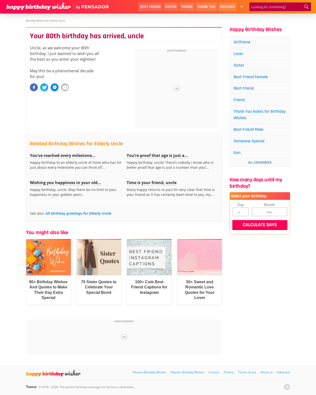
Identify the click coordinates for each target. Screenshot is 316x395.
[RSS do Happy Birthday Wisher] (287, 387)
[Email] (65, 87)
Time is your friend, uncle (152, 182)
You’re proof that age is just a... (157, 155)
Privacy (229, 372)
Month (269, 204)
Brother (227, 6)
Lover (238, 53)
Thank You (206, 6)
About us (266, 372)
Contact (214, 372)
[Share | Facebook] (34, 87)
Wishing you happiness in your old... (65, 182)
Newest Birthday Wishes (149, 372)
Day (240, 204)
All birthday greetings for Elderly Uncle (78, 213)
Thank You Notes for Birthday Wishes (260, 115)
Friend (187, 6)
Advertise (283, 372)
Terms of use (247, 372)
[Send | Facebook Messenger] (55, 87)
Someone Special (249, 141)
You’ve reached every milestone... (63, 155)
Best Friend (150, 6)
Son (237, 152)
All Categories (260, 162)
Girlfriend (242, 42)
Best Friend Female (251, 77)
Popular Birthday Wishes (187, 372)
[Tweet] (44, 87)
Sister (171, 6)
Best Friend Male (248, 129)
